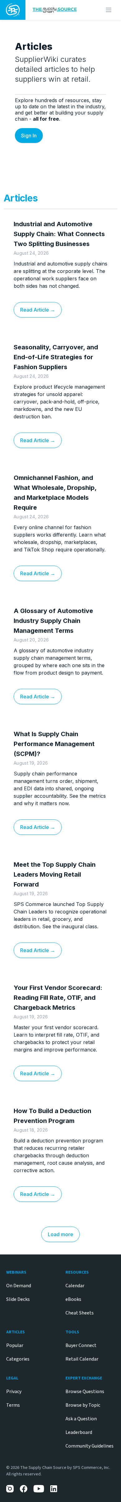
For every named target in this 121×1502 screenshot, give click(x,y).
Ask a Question (81, 1418)
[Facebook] (23, 1488)
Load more (60, 1234)
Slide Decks (18, 1299)
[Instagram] (10, 1488)
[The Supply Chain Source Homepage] (57, 10)
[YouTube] (39, 1488)
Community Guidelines (89, 1446)
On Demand (18, 1285)
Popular (14, 1345)
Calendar (74, 1285)
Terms (13, 1405)
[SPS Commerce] (12, 10)
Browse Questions (84, 1391)
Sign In (29, 135)
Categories (17, 1359)
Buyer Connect (80, 1345)
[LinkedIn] (54, 1488)
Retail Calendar (81, 1359)
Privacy (13, 1391)
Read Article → (37, 310)
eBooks (73, 1299)
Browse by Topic (82, 1405)
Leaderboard (78, 1432)
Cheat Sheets (79, 1313)
